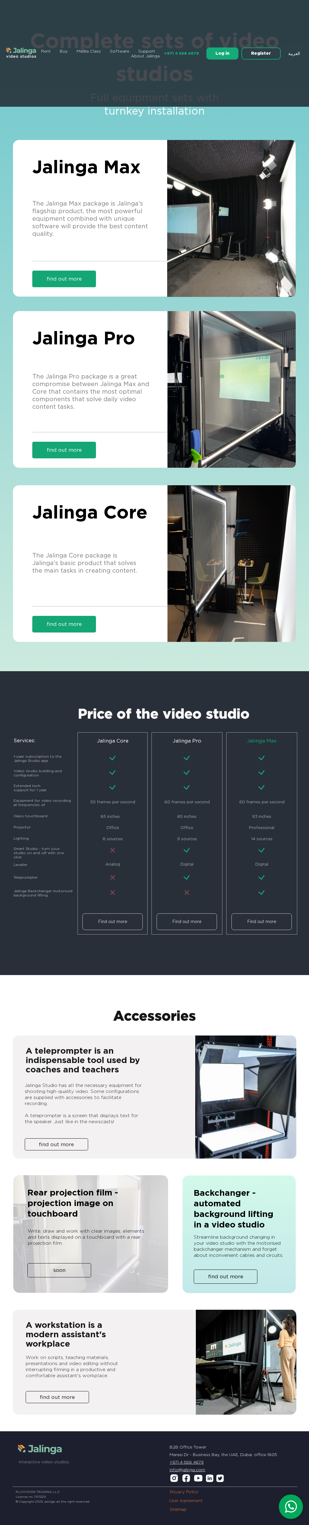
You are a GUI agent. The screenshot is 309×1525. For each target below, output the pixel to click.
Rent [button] (46, 51)
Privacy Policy (184, 1491)
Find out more (112, 921)
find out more (64, 450)
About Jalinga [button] (145, 56)
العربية (294, 53)
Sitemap (178, 1509)
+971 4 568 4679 (181, 53)
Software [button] (119, 51)
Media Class (89, 51)
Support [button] (146, 51)
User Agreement (185, 1500)
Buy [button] (64, 51)
